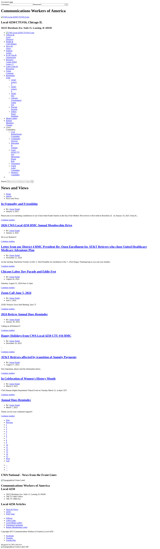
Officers (9, 518)
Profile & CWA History (11, 43)
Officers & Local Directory (10, 37)
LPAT (8, 512)
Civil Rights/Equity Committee (16, 134)
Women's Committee (15, 173)
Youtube (9, 538)
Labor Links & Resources (12, 67)
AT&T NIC (13, 95)
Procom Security (14, 108)
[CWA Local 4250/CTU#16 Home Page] (15, 17)
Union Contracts (10, 72)
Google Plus (11, 540)
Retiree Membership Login (16, 527)
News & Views (9, 47)
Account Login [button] (7, 2)
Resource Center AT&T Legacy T (11, 62)
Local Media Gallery (14, 523)
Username (5, 4)
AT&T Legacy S (14, 89)
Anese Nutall (14, 209)
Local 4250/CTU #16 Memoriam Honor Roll (15, 155)
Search (3, 181)
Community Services (15, 140)
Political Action (9, 52)
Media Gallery (11, 118)
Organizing (15, 163)
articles (9, 196)
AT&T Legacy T (14, 82)
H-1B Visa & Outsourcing (11, 56)
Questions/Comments (14, 525)
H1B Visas (10, 514)
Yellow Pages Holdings (14, 114)
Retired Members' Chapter (10, 123)
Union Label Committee (15, 168)
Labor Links (11, 520)
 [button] (7, 177)
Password (37, 4)
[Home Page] (20, 33)
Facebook (10, 536)
